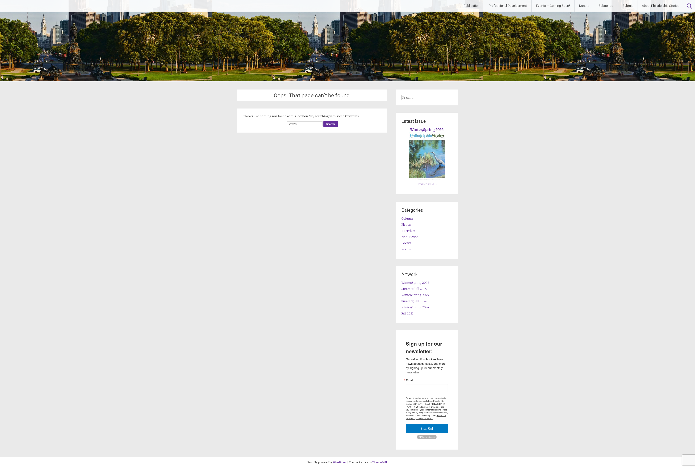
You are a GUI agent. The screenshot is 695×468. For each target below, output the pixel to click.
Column (407, 218)
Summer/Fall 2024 (414, 301)
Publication (471, 6)
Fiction (406, 224)
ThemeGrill (379, 462)
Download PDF (426, 184)
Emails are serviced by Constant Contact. (426, 417)
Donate (584, 6)
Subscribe (606, 6)
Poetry (406, 243)
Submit (627, 6)
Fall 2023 (407, 313)
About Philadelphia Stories (660, 6)
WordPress (340, 462)
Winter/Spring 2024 (415, 307)
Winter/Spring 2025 (415, 295)
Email (409, 380)
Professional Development (508, 6)
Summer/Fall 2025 (414, 289)
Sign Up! (427, 428)
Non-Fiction (410, 237)
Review (406, 249)
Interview (408, 231)
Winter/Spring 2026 (427, 130)
